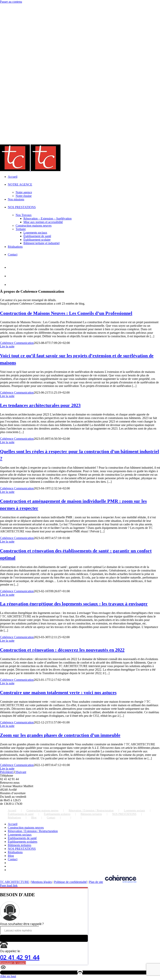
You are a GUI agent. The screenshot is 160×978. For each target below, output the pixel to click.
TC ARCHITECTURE (14, 882)
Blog (33, 817)
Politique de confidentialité (70, 882)
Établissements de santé (21, 814)
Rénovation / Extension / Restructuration (91, 810)
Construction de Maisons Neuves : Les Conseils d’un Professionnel (66, 313)
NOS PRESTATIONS (124, 814)
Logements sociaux (134, 810)
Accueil (12, 810)
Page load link (9, 885)
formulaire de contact (13, 963)
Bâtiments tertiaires (91, 814)
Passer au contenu (11, 1)
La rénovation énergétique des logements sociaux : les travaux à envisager (74, 603)
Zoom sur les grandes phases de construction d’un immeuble (60, 735)
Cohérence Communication (17, 343)
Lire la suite (7, 346)
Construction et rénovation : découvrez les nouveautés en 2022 (62, 649)
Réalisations (14, 817)
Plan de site (96, 882)
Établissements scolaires (57, 814)
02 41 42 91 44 (19, 957)
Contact (51, 817)
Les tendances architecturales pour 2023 (40, 405)
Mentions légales (41, 882)
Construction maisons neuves (42, 810)
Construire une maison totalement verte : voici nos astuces (58, 692)
